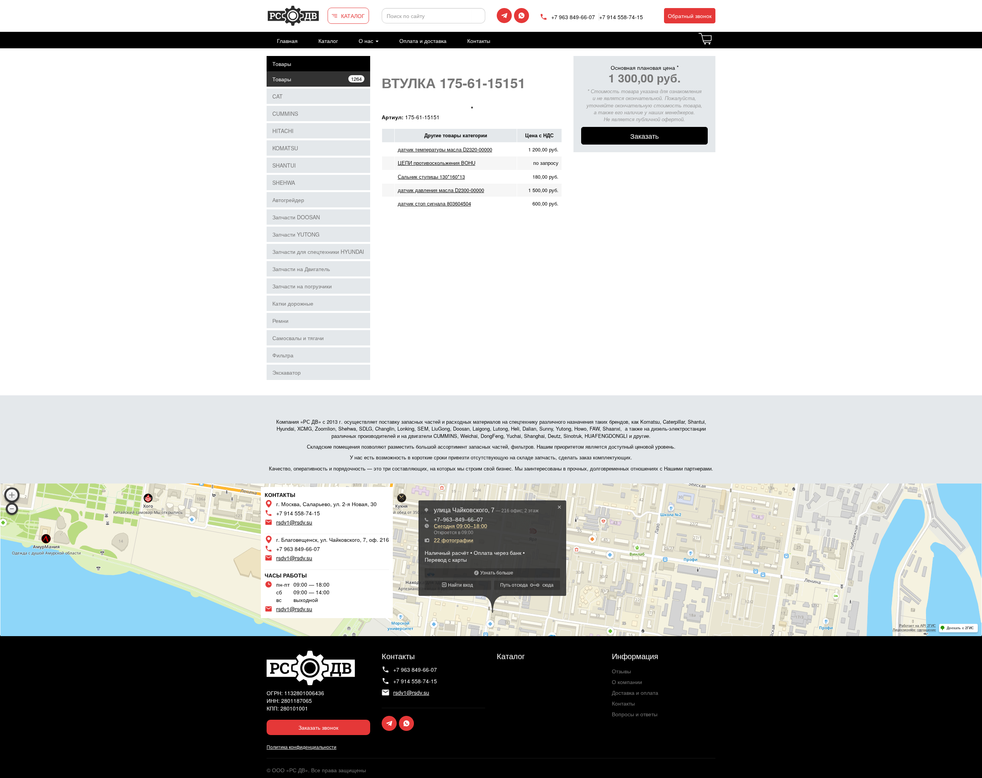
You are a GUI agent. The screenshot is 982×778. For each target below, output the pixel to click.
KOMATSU (285, 148)
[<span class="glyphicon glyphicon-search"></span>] (478, 15)
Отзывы (621, 671)
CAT (277, 96)
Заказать (644, 136)
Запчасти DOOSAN (296, 217)
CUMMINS (285, 113)
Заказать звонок (318, 727)
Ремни (280, 320)
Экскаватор (286, 372)
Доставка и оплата (635, 692)
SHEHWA (283, 182)
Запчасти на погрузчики (302, 286)
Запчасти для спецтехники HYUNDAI (318, 251)
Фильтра (282, 355)
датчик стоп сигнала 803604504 (434, 203)
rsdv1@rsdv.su (294, 522)
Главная (287, 40)
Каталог (328, 40)
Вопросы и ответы (634, 714)
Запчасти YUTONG (296, 234)
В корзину (715, 43)
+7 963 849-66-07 (573, 17)
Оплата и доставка (423, 40)
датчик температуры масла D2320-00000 (445, 149)
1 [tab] (472, 107)
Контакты (478, 40)
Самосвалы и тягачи (298, 338)
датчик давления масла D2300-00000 (441, 190)
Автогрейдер (288, 200)
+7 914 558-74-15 (621, 17)
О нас (367, 40)
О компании (627, 682)
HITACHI (282, 131)
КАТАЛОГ (353, 16)
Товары (281, 63)
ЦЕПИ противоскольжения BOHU (436, 162)
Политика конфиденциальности (301, 746)
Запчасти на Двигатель (301, 269)
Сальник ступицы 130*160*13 (431, 176)
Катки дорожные (292, 303)
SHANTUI (284, 165)
